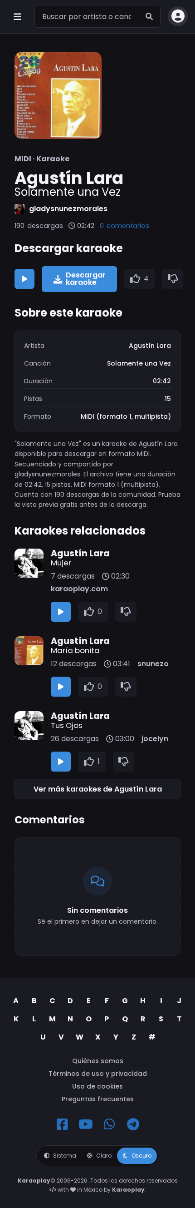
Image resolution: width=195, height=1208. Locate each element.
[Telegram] (133, 1124)
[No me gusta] (173, 279)
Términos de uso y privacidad (98, 1073)
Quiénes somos (97, 1060)
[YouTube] (86, 1124)
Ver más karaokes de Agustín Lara (98, 789)
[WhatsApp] (109, 1124)
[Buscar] (149, 16)
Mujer (61, 562)
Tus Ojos (67, 725)
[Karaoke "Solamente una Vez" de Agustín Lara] (58, 95)
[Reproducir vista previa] (24, 279)
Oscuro (141, 1155)
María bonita (75, 650)
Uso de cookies (97, 1086)
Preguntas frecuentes (98, 1099)
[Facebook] (62, 1124)
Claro (104, 1155)
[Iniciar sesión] (178, 16)
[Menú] (17, 16)
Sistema (64, 1155)
